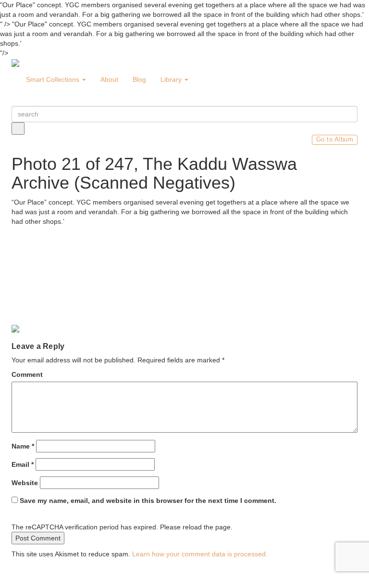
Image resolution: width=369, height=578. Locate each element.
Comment (27, 374)
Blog (139, 79)
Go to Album (334, 139)
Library (172, 79)
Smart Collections (53, 79)
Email (23, 464)
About (109, 79)
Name (23, 446)
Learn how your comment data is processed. (200, 554)
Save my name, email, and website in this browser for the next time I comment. (148, 500)
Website (25, 483)
